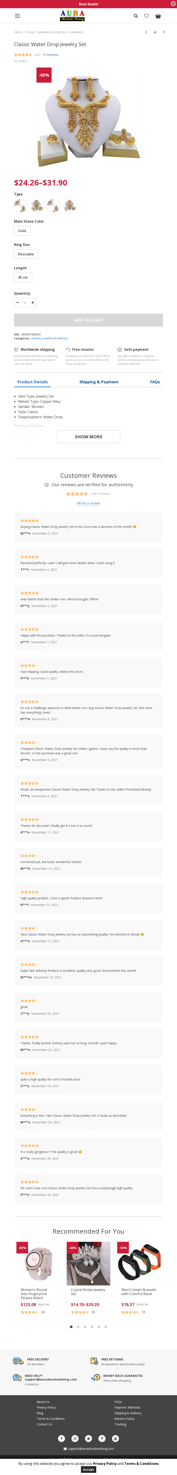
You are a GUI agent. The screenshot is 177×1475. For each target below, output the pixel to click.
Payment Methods (127, 1407)
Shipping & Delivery (127, 1413)
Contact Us (44, 1424)
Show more (88, 437)
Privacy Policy (46, 1407)
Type (18, 194)
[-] (17, 302)
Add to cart (88, 320)
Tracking (120, 1424)
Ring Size (22, 244)
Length (20, 268)
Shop (30, 32)
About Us (43, 1402)
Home (18, 32)
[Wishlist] (146, 16)
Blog (40, 1413)
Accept (88, 1469)
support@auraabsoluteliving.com (90, 1449)
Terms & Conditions (51, 1419)
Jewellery (77, 32)
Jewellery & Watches (52, 32)
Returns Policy (124, 1419)
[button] (71, 1327)
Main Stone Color (29, 221)
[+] (32, 302)
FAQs (118, 1402)
